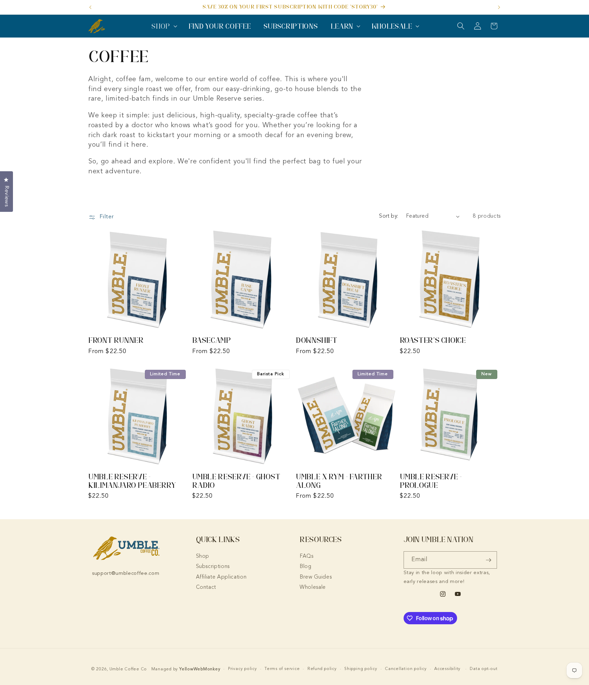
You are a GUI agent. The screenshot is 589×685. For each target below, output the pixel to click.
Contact (206, 587)
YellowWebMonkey (200, 669)
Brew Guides (316, 577)
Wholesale (313, 587)
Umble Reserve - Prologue (431, 480)
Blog (306, 566)
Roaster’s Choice (433, 340)
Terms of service (282, 669)
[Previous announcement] (90, 7)
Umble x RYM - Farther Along (339, 480)
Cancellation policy (406, 669)
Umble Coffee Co (128, 669)
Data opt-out (483, 669)
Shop (203, 556)
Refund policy (322, 669)
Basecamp (211, 340)
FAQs (307, 556)
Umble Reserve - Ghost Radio (236, 480)
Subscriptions (213, 566)
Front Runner (116, 340)
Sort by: (388, 216)
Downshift (316, 340)
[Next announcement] (499, 7)
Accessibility (447, 669)
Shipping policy (360, 669)
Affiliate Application (221, 577)
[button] (163, 26)
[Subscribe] (488, 560)
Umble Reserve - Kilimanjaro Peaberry (132, 480)
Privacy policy (242, 669)
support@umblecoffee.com (125, 573)
